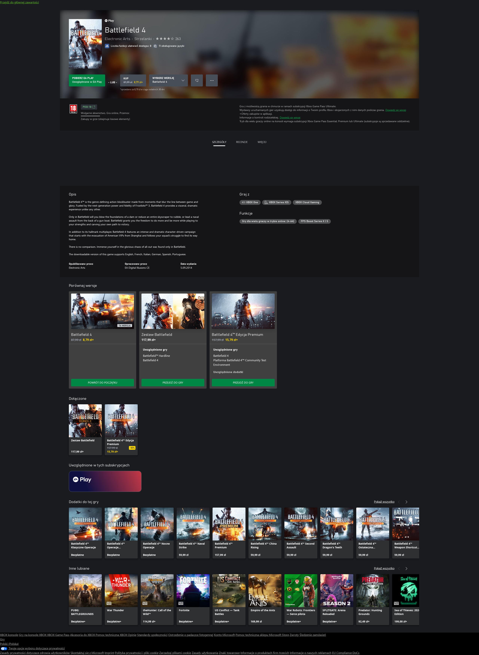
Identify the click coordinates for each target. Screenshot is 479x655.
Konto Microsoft (224, 635)
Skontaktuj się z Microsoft (87, 653)
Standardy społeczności (152, 635)
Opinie (132, 635)
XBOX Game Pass (58, 635)
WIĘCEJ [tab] (262, 142)
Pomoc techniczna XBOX (112, 635)
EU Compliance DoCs (345, 653)
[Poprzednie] (399, 502)
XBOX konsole (9, 635)
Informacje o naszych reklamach (310, 653)
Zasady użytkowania (205, 653)
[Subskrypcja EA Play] (105, 481)
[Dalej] (406, 502)
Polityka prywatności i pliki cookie (136, 653)
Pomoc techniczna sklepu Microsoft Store (262, 635)
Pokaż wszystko (384, 501)
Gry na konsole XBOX (33, 635)
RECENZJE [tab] (242, 142)
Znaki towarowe (229, 653)
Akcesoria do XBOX (83, 635)
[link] (85, 429)
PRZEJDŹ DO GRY (173, 382)
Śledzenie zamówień (313, 635)
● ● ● (212, 80)
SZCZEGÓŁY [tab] (219, 142)
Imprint (109, 653)
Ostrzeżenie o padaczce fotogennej (190, 635)
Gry (2, 639)
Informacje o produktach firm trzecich (264, 653)
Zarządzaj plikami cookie (175, 653)
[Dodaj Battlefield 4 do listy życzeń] (197, 80)
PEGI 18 (87, 107)
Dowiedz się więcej (395, 110)
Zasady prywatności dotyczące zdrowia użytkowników (35, 653)
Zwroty (294, 635)
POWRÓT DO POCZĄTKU (102, 382)
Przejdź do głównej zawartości (19, 2)
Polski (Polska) (9, 644)
